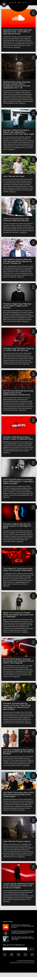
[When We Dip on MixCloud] (25, 954)
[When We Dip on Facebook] (5, 954)
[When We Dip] (19, 6)
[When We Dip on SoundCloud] (18, 954)
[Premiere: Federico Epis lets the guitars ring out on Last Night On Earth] (18, 512)
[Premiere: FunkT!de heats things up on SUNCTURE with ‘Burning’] (18, 337)
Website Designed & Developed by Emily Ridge (22, 962)
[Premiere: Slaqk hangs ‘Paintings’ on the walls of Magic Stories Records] (18, 292)
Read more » (17, 47)
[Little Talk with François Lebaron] (18, 827)
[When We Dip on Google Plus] (32, 954)
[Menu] (4, 4)
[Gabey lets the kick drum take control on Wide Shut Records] (18, 207)
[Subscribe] (30, 949)
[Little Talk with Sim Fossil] (18, 165)
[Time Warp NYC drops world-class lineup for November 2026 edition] (18, 557)
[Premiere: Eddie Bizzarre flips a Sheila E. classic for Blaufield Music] (18, 425)
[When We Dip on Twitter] (12, 954)
